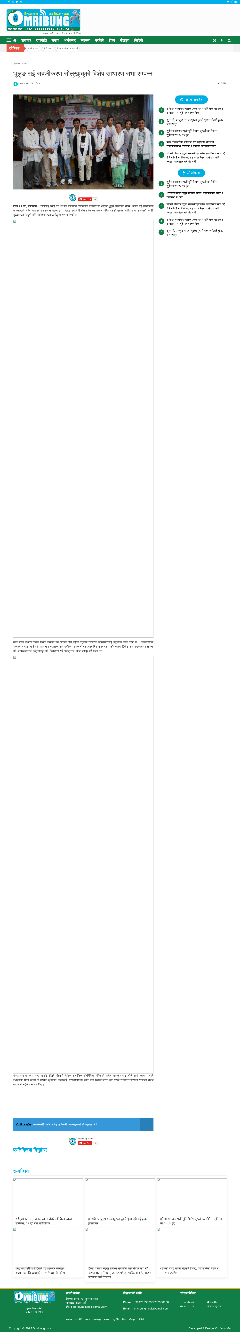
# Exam (47, 48)
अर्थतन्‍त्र (70, 40)
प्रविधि (99, 40)
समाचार (26, 40)
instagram (215, 1306)
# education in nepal (67, 48)
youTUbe (189, 1306)
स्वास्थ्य (85, 40)
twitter (213, 1302)
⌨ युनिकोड (231, 1)
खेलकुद (124, 40)
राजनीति (41, 40)
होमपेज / (17, 63)
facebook (188, 1302)
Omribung (24, 83)
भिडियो (138, 40)
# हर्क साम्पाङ (33, 48)
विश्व (112, 40)
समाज (55, 40)
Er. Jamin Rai (223, 1328)
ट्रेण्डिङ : (15, 48)
